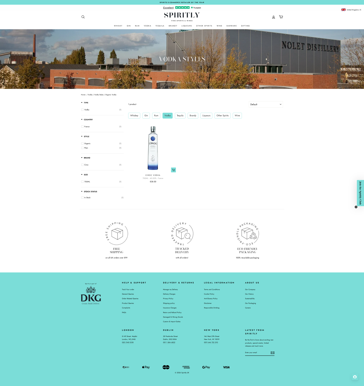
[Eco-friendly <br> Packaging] (247, 233)
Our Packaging (250, 303)
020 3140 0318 (128, 342)
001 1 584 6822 (169, 342)
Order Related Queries (130, 298)
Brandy (173, 26)
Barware (232, 26)
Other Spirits (204, 26)
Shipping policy (169, 303)
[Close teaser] (356, 207)
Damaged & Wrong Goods (173, 317)
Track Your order (128, 289)
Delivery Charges (169, 294)
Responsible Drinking (211, 308)
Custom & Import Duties (171, 321)
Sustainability (250, 298)
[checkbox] (102, 109)
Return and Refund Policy (172, 312)
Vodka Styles (99, 94)
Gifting (245, 26)
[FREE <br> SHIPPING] (116, 233)
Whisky (118, 26)
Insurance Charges (169, 308)
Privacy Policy (168, 298)
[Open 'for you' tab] (354, 377)
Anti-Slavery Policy (210, 298)
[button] (360, 193)
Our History (249, 294)
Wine (220, 26)
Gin (129, 26)
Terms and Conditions (212, 289)
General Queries (128, 294)
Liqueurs (187, 26)
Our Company (250, 289)
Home (83, 94)
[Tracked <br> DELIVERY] (182, 233)
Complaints (126, 308)
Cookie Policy (209, 294)
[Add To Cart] (173, 170)
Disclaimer (208, 303)
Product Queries (128, 303)
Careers (248, 308)
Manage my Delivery (170, 289)
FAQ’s (124, 312)
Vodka (147, 26)
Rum (137, 26)
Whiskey (134, 115)
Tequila (160, 26)
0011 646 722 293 (211, 342)
